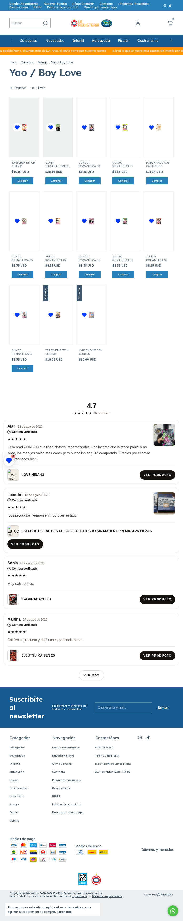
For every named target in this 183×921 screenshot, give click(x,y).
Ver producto (158, 474)
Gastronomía (147, 40)
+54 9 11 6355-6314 (107, 755)
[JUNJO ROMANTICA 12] (125, 221)
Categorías (28, 40)
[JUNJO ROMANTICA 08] (91, 127)
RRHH (38, 7)
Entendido (64, 912)
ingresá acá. (79, 896)
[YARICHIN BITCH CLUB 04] (58, 315)
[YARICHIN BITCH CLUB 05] (91, 315)
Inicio (13, 62)
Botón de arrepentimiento (107, 896)
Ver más (92, 675)
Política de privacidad (62, 7)
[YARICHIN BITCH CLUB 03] (24, 127)
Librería (14, 820)
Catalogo (27, 62)
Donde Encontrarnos (23, 3)
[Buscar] (45, 23)
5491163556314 (104, 747)
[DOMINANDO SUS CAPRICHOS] (159, 127)
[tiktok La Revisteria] (170, 5)
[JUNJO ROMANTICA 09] (159, 221)
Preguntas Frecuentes (133, 3)
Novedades (55, 40)
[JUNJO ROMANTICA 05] (24, 221)
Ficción (123, 40)
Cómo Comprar (83, 3)
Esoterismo (16, 796)
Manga (43, 62)
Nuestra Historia (55, 3)
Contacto (106, 3)
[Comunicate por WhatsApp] (173, 910)
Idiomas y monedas (157, 850)
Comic (13, 812)
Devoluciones (18, 7)
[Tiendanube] (159, 895)
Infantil (78, 40)
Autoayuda (101, 40)
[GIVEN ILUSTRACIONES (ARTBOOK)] (58, 127)
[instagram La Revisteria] (165, 5)
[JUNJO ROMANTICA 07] (125, 127)
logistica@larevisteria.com (113, 763)
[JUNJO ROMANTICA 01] (91, 221)
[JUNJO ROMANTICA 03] (24, 315)
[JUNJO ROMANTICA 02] (58, 221)
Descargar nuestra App (100, 7)
